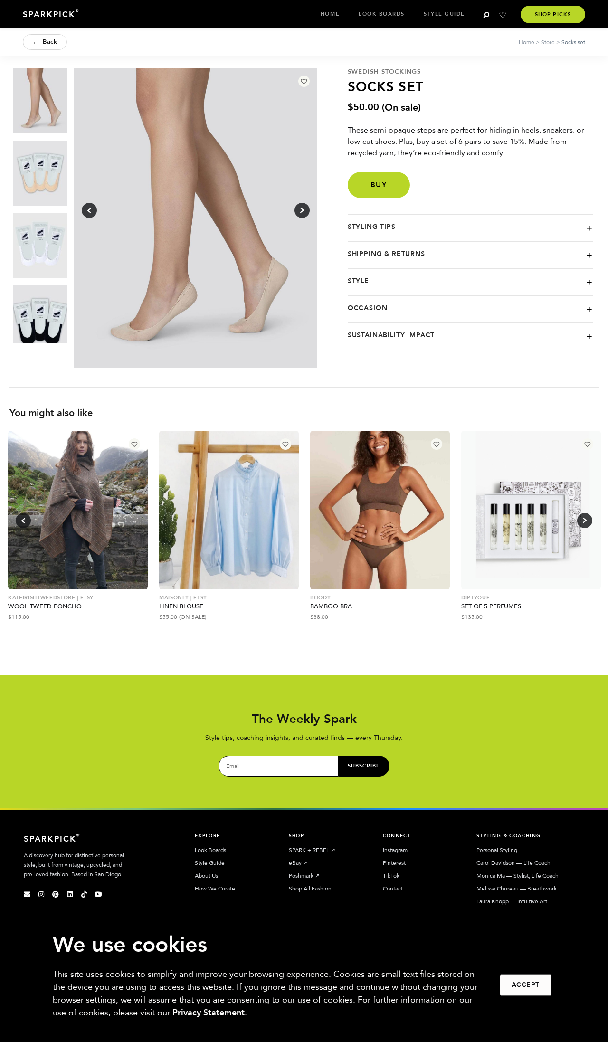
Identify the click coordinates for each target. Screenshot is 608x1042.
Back (45, 42)
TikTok (391, 876)
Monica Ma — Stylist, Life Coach (517, 876)
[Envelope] (27, 894)
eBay (298, 863)
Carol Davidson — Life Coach (513, 863)
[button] (304, 81)
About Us (206, 876)
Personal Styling (496, 850)
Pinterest (394, 863)
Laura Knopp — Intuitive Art (511, 901)
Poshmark (304, 876)
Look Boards (382, 14)
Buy (378, 184)
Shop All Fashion (310, 888)
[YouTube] (98, 894)
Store (548, 42)
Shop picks (553, 14)
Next (584, 520)
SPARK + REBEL (312, 850)
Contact (393, 888)
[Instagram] (41, 894)
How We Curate (215, 888)
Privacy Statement (208, 1013)
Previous (23, 520)
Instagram (395, 850)
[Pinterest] (55, 894)
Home (330, 14)
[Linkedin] (69, 894)
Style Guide (444, 14)
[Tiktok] (84, 894)
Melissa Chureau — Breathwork (516, 888)
